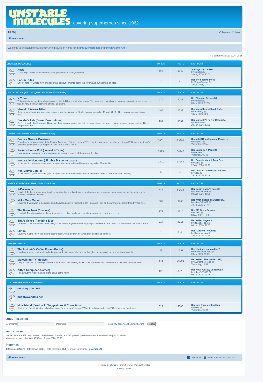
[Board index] (40, 17)
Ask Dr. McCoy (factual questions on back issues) (36, 92)
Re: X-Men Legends (201, 220)
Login (9, 319)
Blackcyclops (201, 223)
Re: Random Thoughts (203, 230)
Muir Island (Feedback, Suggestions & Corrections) (49, 305)
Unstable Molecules (19, 64)
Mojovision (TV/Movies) (32, 259)
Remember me (137, 324)
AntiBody (198, 111)
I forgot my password (117, 324)
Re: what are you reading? (205, 249)
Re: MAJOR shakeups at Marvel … (209, 139)
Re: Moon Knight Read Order (207, 109)
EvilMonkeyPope (202, 251)
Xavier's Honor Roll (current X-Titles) (40, 150)
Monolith (198, 72)
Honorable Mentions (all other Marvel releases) (47, 160)
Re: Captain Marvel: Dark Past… (208, 160)
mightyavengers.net (88, 47)
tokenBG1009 (201, 191)
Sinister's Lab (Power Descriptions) (39, 120)
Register (22, 319)
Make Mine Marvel (28, 200)
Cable (197, 162)
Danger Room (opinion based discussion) (31, 183)
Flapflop (198, 141)
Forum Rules (25, 80)
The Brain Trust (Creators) (33, 210)
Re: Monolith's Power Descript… (208, 120)
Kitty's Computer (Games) (33, 270)
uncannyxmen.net (115, 47)
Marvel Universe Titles (31, 109)
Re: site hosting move (203, 79)
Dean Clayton (201, 82)
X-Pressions (25, 189)
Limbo (21, 230)
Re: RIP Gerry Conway (203, 210)
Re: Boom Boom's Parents (205, 189)
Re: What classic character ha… (208, 200)
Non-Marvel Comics (29, 170)
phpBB (113, 365)
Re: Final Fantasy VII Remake (207, 269)
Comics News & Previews (33, 139)
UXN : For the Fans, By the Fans (25, 282)
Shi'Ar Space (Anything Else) (35, 220)
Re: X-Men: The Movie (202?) (206, 259)
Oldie (197, 173)
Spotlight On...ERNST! (203, 69)
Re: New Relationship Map (205, 305)
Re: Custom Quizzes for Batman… (210, 170)
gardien (198, 152)
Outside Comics (16, 243)
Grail (196, 307)
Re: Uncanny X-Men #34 (204, 150)
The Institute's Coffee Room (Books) (40, 249)
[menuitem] (12, 32)
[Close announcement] (239, 47)
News (20, 69)
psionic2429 (95, 349)
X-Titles (22, 98)
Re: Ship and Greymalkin (204, 98)
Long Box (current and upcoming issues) (31, 133)
